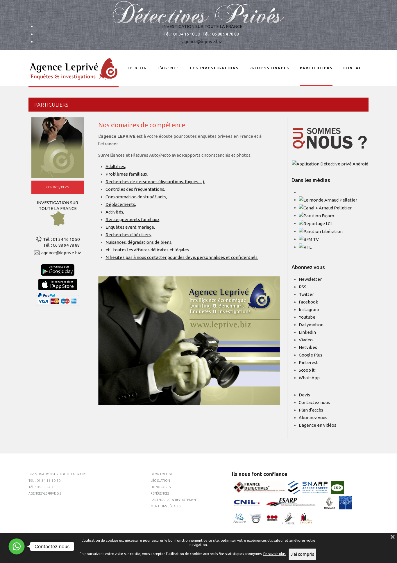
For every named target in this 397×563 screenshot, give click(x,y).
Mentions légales (165, 506)
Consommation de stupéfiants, (136, 196)
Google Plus (310, 354)
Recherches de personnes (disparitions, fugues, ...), (155, 181)
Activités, (114, 211)
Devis (304, 394)
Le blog (137, 68)
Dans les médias (311, 180)
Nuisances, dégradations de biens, (138, 242)
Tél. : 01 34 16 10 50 (61, 239)
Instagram (309, 309)
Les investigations (214, 68)
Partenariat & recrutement (174, 500)
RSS (302, 286)
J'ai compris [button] (302, 554)
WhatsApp (309, 377)
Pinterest (308, 362)
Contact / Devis (58, 187)
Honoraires (161, 487)
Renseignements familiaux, (132, 219)
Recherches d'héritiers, (128, 234)
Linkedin (307, 332)
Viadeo (306, 339)
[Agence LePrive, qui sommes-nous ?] (330, 138)
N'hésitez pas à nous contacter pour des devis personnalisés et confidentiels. (181, 257)
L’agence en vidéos (317, 425)
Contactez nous (314, 402)
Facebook (308, 301)
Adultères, (115, 166)
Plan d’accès (311, 409)
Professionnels (269, 68)
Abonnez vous (313, 417)
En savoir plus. (274, 554)
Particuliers (316, 68)
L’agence (168, 68)
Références (160, 493)
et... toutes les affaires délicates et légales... (148, 249)
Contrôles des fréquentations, (135, 189)
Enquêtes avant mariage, (130, 227)
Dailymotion (311, 324)
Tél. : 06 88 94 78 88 (61, 245)
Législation (160, 480)
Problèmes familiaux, (126, 174)
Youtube (307, 317)
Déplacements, (120, 204)
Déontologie (162, 474)
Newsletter (310, 279)
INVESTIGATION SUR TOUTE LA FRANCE (202, 26)
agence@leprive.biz (202, 41)
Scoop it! (307, 370)
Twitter (306, 294)
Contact (354, 68)
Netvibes (308, 347)
